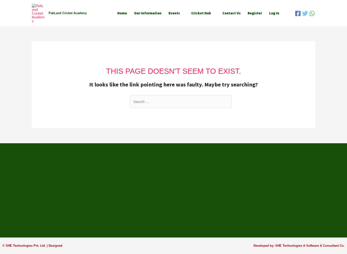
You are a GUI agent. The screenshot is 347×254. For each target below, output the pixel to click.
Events (174, 13)
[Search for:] (181, 101)
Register (255, 13)
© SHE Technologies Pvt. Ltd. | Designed (32, 245)
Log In (274, 13)
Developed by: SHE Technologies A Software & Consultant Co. (299, 245)
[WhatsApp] (312, 13)
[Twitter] (305, 13)
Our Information (147, 13)
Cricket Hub (201, 13)
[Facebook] (298, 13)
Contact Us (231, 13)
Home (122, 13)
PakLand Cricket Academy (68, 13)
